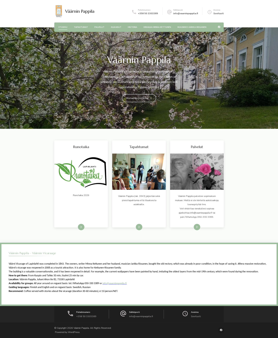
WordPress (74, 332)
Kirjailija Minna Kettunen (157, 27)
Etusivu (63, 27)
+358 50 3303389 (148, 13)
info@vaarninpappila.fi (185, 13)
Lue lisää (77, 227)
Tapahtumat (81, 27)
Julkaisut (116, 27)
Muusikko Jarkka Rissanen (192, 27)
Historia (132, 27)
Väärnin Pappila (79, 11)
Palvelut (99, 27)
